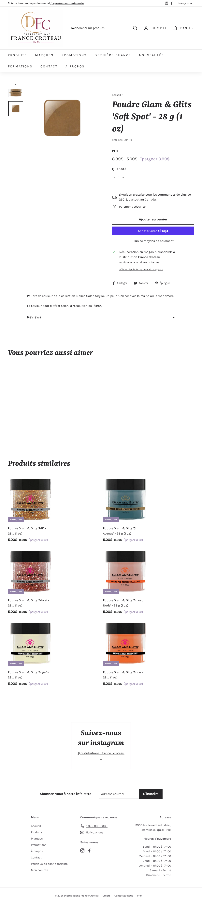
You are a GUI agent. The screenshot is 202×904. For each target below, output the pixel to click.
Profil (140, 895)
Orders (106, 895)
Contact (49, 66)
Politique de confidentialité (49, 864)
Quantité (119, 169)
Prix (115, 151)
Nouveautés (151, 55)
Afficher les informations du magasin (141, 269)
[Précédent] (16, 85)
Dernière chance (113, 55)
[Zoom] (63, 118)
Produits (17, 55)
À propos (75, 66)
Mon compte (39, 870)
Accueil (116, 94)
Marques (44, 55)
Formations (20, 66)
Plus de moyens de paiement (153, 241)
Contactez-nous (123, 895)
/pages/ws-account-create (67, 3)
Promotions (74, 55)
